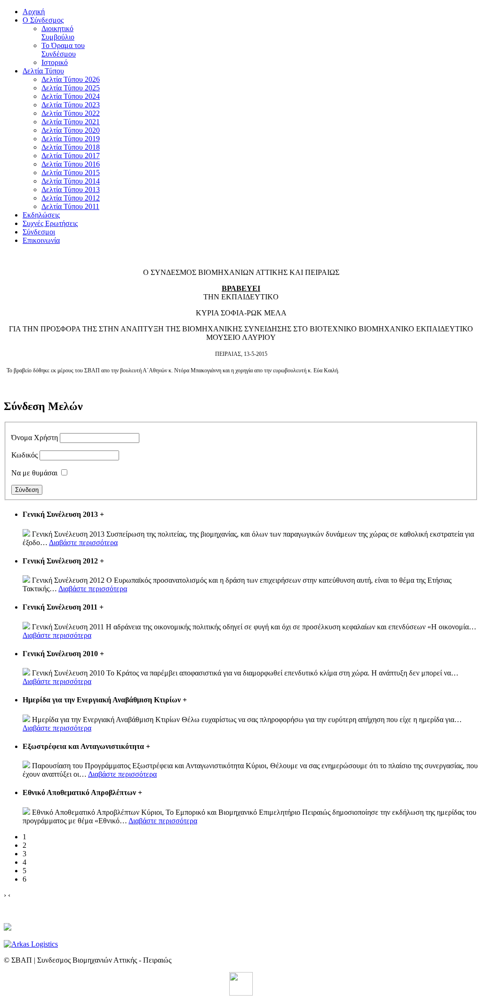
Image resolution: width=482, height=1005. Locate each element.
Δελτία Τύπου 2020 (70, 130)
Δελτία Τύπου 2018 (70, 147)
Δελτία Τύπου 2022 (70, 113)
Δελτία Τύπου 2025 (70, 88)
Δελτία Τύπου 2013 (70, 189)
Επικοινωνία (41, 240)
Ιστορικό (54, 62)
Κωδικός (24, 455)
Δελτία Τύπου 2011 (70, 206)
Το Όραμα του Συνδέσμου (63, 49)
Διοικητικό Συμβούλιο (57, 32)
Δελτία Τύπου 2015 (70, 173)
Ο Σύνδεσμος (43, 20)
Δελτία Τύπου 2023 (70, 105)
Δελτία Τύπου (43, 71)
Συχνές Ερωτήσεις (50, 223)
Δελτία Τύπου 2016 (70, 164)
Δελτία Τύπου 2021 (70, 122)
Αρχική (34, 12)
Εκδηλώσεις (41, 215)
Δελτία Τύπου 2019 (70, 139)
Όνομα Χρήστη (34, 438)
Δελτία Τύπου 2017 (70, 156)
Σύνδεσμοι (39, 232)
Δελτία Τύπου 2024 (70, 96)
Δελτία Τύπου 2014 (70, 181)
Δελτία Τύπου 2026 (70, 79)
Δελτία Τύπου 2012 (70, 198)
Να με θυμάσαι (34, 473)
